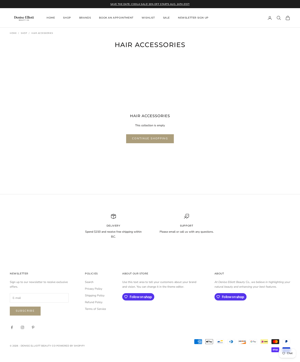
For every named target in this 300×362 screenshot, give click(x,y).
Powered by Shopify (70, 345)
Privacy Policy (93, 289)
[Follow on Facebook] (12, 327)
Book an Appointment (116, 17)
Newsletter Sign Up (193, 17)
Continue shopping (150, 138)
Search (89, 282)
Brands (85, 17)
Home (51, 17)
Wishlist (148, 17)
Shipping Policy (94, 295)
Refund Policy (93, 302)
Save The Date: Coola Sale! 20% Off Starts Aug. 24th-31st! (150, 4)
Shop (67, 17)
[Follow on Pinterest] (33, 327)
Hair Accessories (42, 33)
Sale (166, 17)
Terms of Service (95, 309)
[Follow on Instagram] (22, 327)
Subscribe (25, 311)
